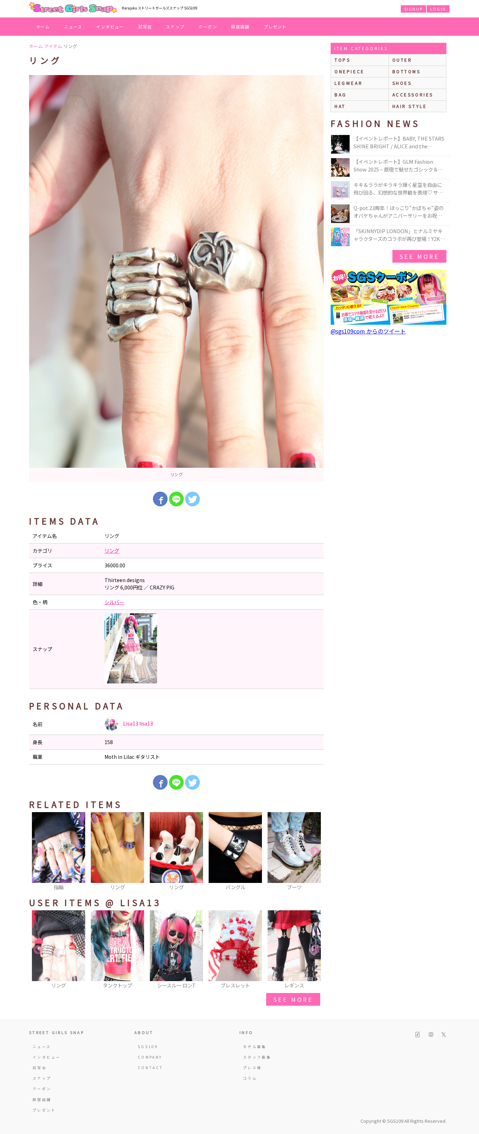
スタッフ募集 (257, 1057)
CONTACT (150, 1067)
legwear (349, 83)
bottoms (406, 71)
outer (402, 60)
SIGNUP (413, 9)
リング (111, 550)
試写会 (145, 26)
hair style (409, 106)
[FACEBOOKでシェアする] (160, 499)
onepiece (350, 71)
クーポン (207, 26)
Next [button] (315, 851)
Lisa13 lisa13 (137, 723)
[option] (176, 278)
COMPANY (150, 1057)
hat (340, 106)
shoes (402, 83)
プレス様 (252, 1067)
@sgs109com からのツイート (368, 331)
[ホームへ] (73, 8)
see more (293, 999)
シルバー (114, 602)
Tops (342, 60)
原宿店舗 (240, 26)
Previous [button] (38, 851)
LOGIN (438, 9)
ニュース (73, 26)
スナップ (175, 26)
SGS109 (148, 1046)
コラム (250, 1078)
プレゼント (275, 26)
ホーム (43, 26)
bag (341, 94)
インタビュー (110, 26)
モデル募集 (255, 1046)
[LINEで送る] (176, 499)
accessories (413, 94)
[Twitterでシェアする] (192, 499)
